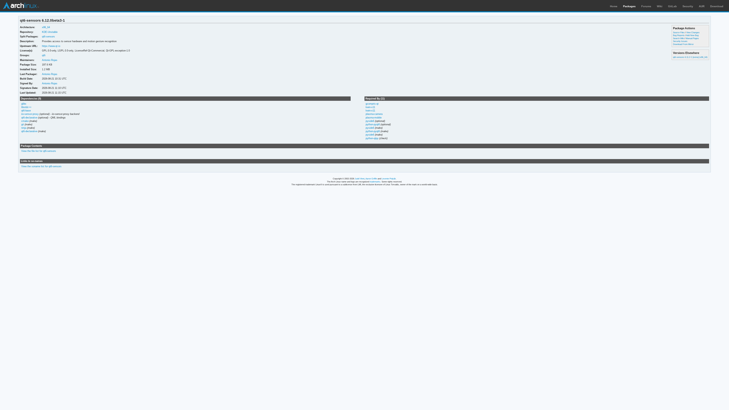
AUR (702, 6)
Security (687, 6)
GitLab (672, 6)
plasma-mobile (374, 117)
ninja (23, 127)
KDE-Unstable (50, 32)
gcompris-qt (372, 103)
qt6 (43, 55)
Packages (629, 6)
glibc (23, 103)
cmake (25, 121)
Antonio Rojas (49, 60)
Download (716, 6)
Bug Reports (679, 35)
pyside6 (370, 121)
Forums (646, 6)
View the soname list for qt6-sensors (41, 166)
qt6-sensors (48, 36)
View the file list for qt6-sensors (38, 151)
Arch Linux (21, 5)
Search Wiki (678, 38)
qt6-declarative (29, 117)
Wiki (659, 6)
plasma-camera (374, 114)
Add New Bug (692, 35)
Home (613, 6)
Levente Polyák (389, 178)
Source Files (679, 32)
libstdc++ (26, 107)
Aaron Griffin (371, 178)
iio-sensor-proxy (30, 114)
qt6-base (26, 110)
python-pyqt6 (373, 124)
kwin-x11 (370, 107)
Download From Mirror (683, 44)
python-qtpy (372, 138)
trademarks (375, 182)
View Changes (693, 32)
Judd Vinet (359, 178)
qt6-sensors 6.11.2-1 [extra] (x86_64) (690, 57)
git (22, 124)
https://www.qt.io (51, 46)
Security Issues (680, 41)
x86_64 (46, 27)
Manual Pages (692, 38)
